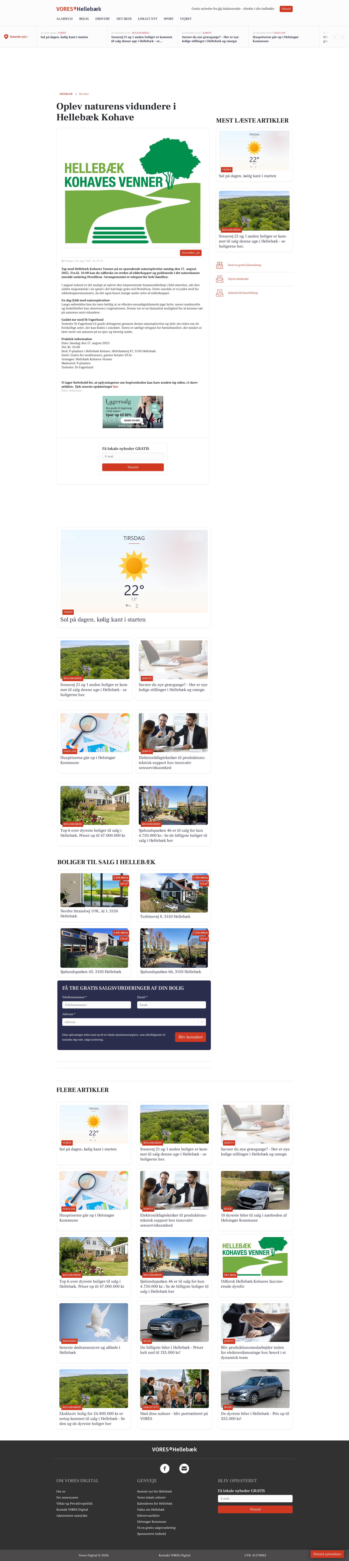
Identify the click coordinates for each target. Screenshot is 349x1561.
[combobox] (64, 1022)
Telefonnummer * (74, 997)
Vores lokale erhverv (151, 1497)
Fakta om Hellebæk (150, 1510)
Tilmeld (286, 9)
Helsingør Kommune (151, 1522)
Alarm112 (64, 19)
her (115, 387)
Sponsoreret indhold (151, 1534)
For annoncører (67, 1497)
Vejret (185, 19)
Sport (168, 19)
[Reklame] (133, 412)
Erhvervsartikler (148, 1516)
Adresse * (68, 1014)
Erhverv (102, 19)
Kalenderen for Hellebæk (154, 1504)
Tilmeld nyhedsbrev (327, 1554)
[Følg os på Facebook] (165, 1468)
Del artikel (188, 253)
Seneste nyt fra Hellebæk (154, 1491)
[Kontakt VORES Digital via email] (184, 1468)
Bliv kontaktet (191, 1037)
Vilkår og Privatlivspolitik (74, 1504)
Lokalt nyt (147, 19)
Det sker (124, 19)
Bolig (84, 19)
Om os (60, 1491)
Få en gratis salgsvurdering (156, 1528)
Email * (142, 997)
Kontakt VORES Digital (72, 1510)
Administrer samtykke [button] (71, 1516)
